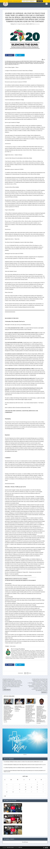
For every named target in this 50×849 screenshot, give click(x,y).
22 (37, 789)
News (33, 23)
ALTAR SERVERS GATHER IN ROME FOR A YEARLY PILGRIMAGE (19, 708)
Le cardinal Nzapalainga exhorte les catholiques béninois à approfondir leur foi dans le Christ (21, 767)
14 (31, 787)
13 (25, 787)
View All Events (25, 842)
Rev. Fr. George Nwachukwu (20, 23)
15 (37, 787)
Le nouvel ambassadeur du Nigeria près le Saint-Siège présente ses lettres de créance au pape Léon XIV (23, 764)
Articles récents (12, 646)
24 (6, 791)
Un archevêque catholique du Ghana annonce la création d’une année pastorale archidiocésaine (21, 761)
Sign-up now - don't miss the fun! (14, 1)
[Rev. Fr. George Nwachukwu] (8, 655)
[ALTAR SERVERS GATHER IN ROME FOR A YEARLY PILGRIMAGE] (19, 701)
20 (25, 789)
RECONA (20, 847)
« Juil (5, 796)
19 (19, 789)
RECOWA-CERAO (10, 847)
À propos (7, 646)
